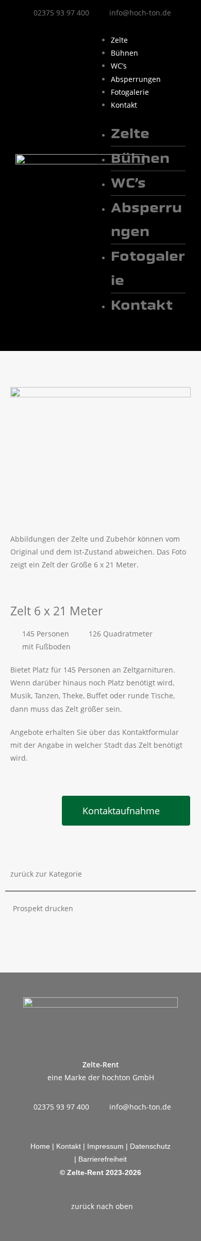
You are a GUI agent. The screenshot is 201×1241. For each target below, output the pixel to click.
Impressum (105, 1146)
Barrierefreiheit (102, 1159)
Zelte (119, 40)
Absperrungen (136, 79)
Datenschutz (150, 1146)
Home (41, 1146)
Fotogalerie (130, 92)
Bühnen (124, 53)
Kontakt (124, 105)
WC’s (119, 66)
